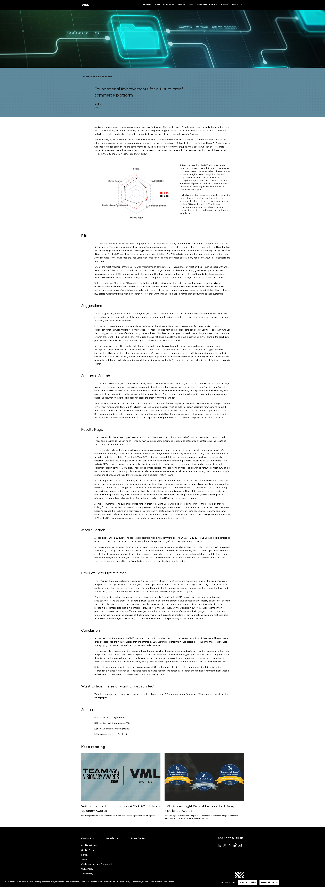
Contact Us (87, 838)
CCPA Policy (87, 869)
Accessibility (87, 874)
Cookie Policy (87, 850)
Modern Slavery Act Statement (96, 864)
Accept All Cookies (269, 882)
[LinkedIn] (219, 845)
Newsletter (112, 838)
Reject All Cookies (247, 882)
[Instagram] (229, 845)
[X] (224, 845)
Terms (84, 859)
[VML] (85, 5)
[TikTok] (235, 845)
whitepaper (100, 697)
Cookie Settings (89, 845)
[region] (162, 882)
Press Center (138, 838)
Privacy (84, 855)
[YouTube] (240, 845)
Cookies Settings (227, 882)
